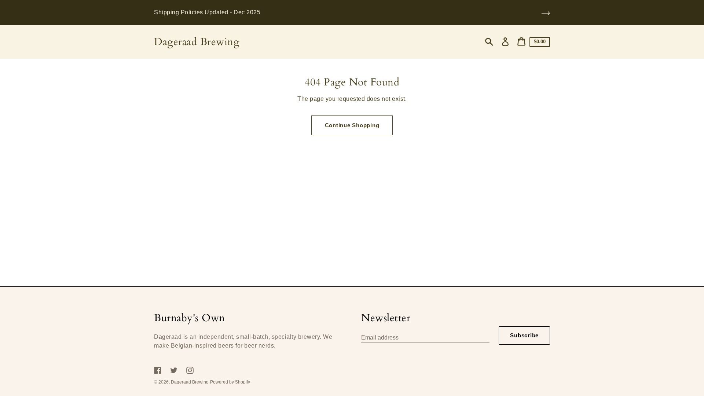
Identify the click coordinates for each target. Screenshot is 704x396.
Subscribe (524, 335)
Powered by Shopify (230, 382)
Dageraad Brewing (196, 42)
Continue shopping (352, 125)
